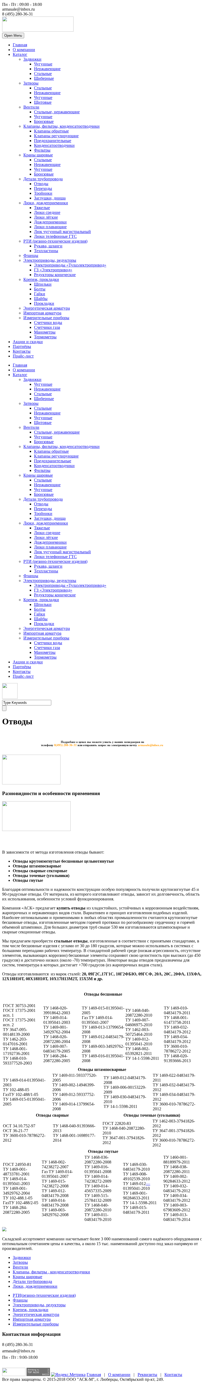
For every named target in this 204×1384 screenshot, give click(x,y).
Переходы (43, 188)
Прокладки (44, 303)
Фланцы (30, 255)
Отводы (41, 183)
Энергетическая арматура (46, 308)
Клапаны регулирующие (56, 136)
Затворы (31, 83)
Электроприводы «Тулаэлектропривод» (70, 265)
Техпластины (46, 250)
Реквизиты (147, 1374)
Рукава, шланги (48, 246)
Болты (39, 289)
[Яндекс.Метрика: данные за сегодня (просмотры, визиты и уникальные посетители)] (68, 1374)
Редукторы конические (55, 274)
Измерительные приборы (46, 317)
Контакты (22, 351)
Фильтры (42, 150)
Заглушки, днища (50, 198)
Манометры (45, 332)
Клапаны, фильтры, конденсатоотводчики (61, 126)
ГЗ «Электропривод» (53, 270)
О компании (24, 49)
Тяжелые (42, 207)
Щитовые (43, 102)
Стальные (43, 73)
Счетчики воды (48, 322)
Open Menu (13, 36)
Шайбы (41, 298)
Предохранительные (52, 140)
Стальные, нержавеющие (57, 112)
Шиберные (44, 78)
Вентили (31, 107)
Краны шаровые (38, 155)
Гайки (39, 294)
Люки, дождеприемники (45, 203)
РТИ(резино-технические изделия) (44, 1295)
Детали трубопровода (43, 179)
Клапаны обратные (51, 131)
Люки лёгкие (46, 217)
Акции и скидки (28, 341)
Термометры (45, 337)
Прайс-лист (23, 356)
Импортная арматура (42, 313)
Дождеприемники (50, 222)
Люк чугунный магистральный (62, 231)
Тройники (43, 193)
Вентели (20, 1267)
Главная (20, 45)
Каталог (20, 54)
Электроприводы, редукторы (49, 260)
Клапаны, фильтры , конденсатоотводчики (51, 1272)
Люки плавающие (50, 227)
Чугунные (43, 64)
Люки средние (47, 212)
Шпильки (43, 284)
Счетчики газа (47, 327)
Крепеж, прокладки (41, 279)
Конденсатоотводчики (54, 145)
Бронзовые (44, 121)
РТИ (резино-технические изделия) (55, 241)
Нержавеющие (47, 69)
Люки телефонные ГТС (55, 236)
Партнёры (22, 346)
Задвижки (32, 59)
